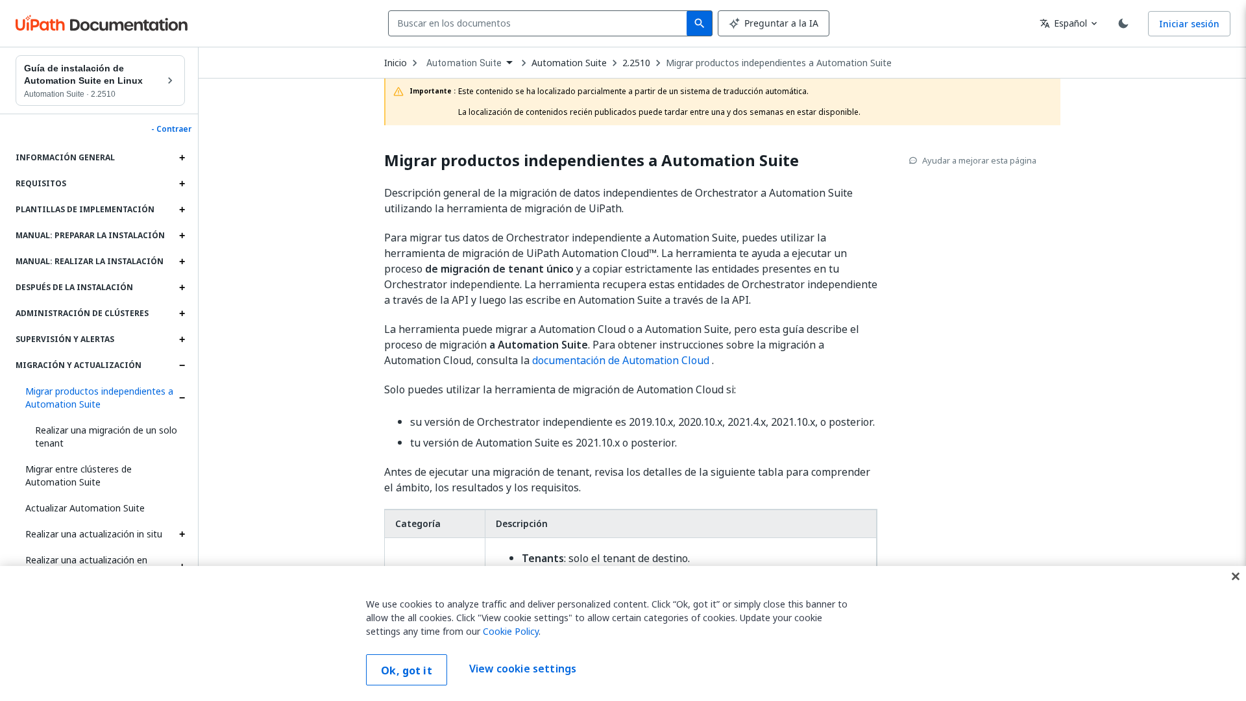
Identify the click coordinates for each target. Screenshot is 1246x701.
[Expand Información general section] (181, 158)
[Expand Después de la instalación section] (181, 287)
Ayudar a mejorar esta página (979, 160)
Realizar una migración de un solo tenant (106, 436)
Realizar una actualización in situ (93, 534)
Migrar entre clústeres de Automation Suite (78, 475)
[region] (623, 633)
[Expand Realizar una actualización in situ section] (181, 534)
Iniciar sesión (1189, 24)
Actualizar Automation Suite (85, 508)
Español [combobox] (1063, 23)
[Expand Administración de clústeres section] (181, 313)
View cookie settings (522, 668)
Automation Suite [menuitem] (464, 63)
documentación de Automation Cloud (620, 360)
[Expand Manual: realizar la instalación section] (181, 261)
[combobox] (540, 23)
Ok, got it (406, 670)
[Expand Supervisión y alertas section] (181, 339)
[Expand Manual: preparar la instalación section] (181, 235)
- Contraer (171, 129)
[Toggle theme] (1123, 23)
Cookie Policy (511, 631)
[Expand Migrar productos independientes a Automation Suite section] (181, 398)
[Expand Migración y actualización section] (181, 365)
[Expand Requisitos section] (181, 184)
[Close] (1236, 576)
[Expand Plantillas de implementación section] (181, 209)
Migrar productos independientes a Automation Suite (99, 397)
